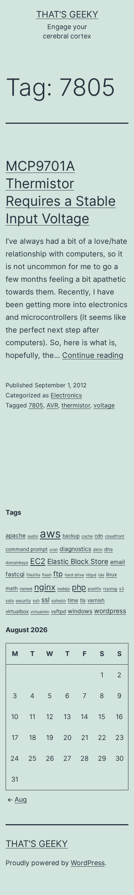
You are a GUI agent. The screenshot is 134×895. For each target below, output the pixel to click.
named (26, 588)
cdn (99, 536)
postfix (94, 588)
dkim (97, 549)
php (79, 587)
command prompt (27, 549)
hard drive (74, 575)
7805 (36, 405)
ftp (58, 574)
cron (54, 549)
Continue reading (92, 355)
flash (46, 575)
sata (10, 600)
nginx (44, 587)
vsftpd (58, 611)
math (12, 588)
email (117, 561)
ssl (45, 600)
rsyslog (110, 588)
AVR (52, 405)
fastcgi (15, 574)
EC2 (37, 561)
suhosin (58, 600)
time (73, 600)
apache (16, 535)
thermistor (75, 405)
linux (111, 574)
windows (80, 611)
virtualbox (17, 611)
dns (108, 549)
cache (87, 536)
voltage (104, 405)
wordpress (110, 611)
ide (101, 575)
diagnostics (75, 548)
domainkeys (17, 562)
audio (33, 536)
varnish (96, 600)
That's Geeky (67, 14)
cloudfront (114, 536)
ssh (36, 600)
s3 (121, 588)
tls (83, 600)
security (23, 600)
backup (71, 536)
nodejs (63, 588)
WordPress (88, 863)
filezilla (33, 575)
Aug (21, 799)
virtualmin (40, 611)
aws (50, 533)
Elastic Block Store (77, 561)
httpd (91, 575)
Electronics (66, 395)
